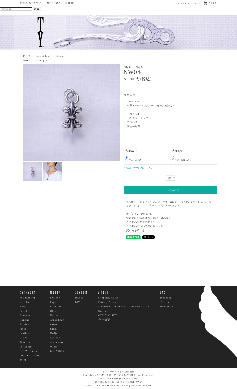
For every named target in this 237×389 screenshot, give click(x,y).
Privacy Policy (107, 302)
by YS (23, 359)
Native (54, 315)
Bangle (24, 311)
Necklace (25, 302)
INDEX (27, 56)
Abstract (55, 337)
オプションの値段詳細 (139, 214)
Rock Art (55, 306)
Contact (103, 311)
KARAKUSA (57, 351)
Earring (24, 324)
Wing (53, 346)
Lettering (26, 346)
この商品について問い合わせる (144, 226)
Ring (23, 306)
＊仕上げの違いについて (138, 167)
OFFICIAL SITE (107, 315)
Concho (25, 319)
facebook (166, 297)
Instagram (166, 306)
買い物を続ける (135, 230)
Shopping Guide (108, 297)
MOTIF (27, 60)
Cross (53, 324)
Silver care (26, 342)
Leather (24, 333)
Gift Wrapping (29, 351)
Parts (23, 328)
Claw (53, 311)
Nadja (53, 333)
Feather (55, 297)
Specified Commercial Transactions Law (124, 306)
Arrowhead (57, 319)
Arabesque (59, 56)
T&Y (77, 302)
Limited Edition (30, 355)
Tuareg (79, 297)
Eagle (53, 302)
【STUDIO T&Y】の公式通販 (118, 372)
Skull (53, 328)
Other (23, 337)
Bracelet (25, 315)
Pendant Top (42, 56)
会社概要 (104, 319)
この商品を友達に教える (140, 222)
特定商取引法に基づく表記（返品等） (148, 218)
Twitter (164, 302)
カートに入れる (170, 190)
